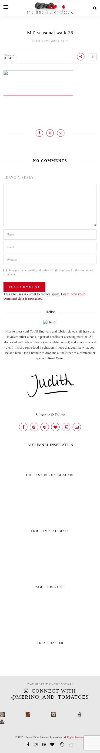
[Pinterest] (44, 427)
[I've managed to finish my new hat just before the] (79, 714)
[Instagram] (34, 427)
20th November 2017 (50, 41)
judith (9, 58)
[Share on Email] (60, 133)
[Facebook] (23, 427)
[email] (71, 744)
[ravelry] (61, 744)
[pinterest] (44, 744)
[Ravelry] (66, 427)
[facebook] (28, 744)
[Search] (95, 8)
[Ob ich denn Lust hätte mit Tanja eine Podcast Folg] (2, 714)
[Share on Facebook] (39, 133)
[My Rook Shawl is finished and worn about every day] (53, 714)
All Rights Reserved (73, 737)
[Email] (77, 427)
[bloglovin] (52, 744)
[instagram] (35, 744)
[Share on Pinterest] (50, 133)
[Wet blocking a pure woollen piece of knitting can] (28, 714)
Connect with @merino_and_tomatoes (50, 694)
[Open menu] (5, 7)
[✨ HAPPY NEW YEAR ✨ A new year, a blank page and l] (2, 721)
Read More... (56, 358)
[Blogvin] (55, 427)
